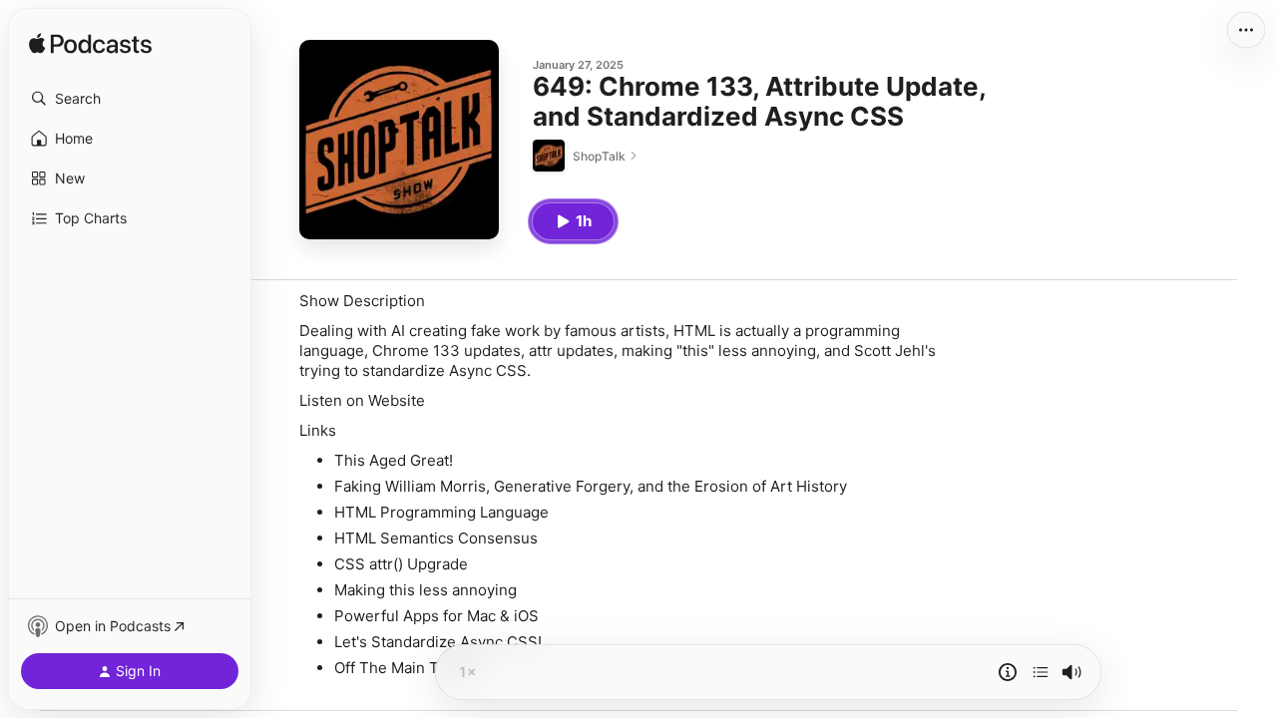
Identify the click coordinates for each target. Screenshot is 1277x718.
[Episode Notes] (1008, 672)
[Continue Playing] (1041, 672)
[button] (129, 99)
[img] (90, 45)
